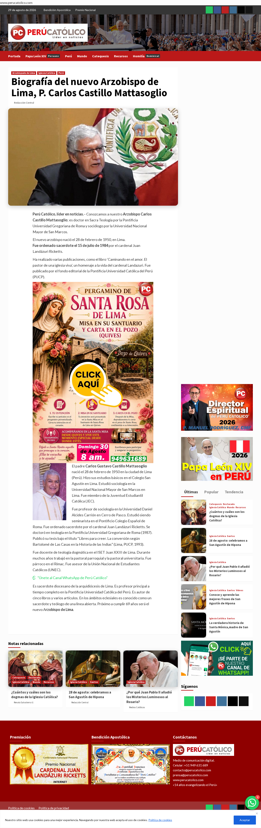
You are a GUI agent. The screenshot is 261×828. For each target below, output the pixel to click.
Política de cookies (160, 820)
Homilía (146, 56)
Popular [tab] (211, 491)
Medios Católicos (137, 707)
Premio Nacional (85, 10)
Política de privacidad (54, 808)
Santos (94, 682)
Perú (68, 56)
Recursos (121, 56)
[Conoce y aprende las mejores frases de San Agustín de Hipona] (193, 596)
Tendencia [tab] (233, 491)
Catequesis (100, 56)
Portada (14, 56)
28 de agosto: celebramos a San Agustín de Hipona (90, 694)
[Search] (250, 56)
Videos (239, 590)
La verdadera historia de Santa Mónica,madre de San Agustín (228, 627)
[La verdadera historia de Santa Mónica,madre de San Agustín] (193, 625)
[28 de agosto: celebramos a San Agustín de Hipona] (93, 668)
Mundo (82, 56)
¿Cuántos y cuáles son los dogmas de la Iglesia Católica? (34, 694)
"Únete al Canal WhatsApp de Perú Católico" (73, 577)
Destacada (34, 677)
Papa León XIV (42, 56)
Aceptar (245, 820)
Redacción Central (24, 102)
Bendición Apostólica (57, 10)
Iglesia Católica (46, 73)
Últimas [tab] (190, 491)
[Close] (256, 813)
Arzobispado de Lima (23, 73)
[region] (130, 819)
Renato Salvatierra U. (24, 702)
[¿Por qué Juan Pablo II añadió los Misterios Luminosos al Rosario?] (150, 668)
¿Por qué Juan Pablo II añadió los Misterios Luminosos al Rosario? (149, 697)
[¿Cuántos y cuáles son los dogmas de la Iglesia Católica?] (35, 668)
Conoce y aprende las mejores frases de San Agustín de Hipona (224, 599)
